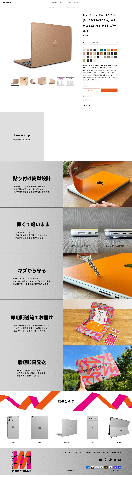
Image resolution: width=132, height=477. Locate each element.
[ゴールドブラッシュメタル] (84, 60)
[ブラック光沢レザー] (115, 53)
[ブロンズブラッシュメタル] (108, 56)
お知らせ (70, 2)
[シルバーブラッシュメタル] (112, 56)
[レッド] (112, 50)
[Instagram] (105, 459)
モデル (84, 40)
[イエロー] (108, 50)
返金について (78, 452)
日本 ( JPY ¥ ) (116, 470)
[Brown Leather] (87, 56)
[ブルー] (105, 50)
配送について (67, 452)
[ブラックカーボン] (98, 56)
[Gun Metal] (105, 56)
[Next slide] (72, 44)
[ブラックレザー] (112, 53)
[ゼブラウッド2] (101, 53)
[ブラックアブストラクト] (91, 60)
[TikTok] (110, 459)
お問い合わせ (77, 2)
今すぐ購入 (109, 90)
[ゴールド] (87, 50)
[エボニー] (98, 53)
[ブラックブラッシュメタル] (87, 60)
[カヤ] (105, 53)
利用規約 (88, 452)
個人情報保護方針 (116, 452)
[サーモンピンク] (84, 53)
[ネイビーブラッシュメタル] (115, 56)
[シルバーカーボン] (91, 56)
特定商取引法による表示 (101, 452)
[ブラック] (94, 50)
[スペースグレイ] (91, 50)
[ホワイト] (98, 50)
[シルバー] (84, 50)
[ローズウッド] (87, 53)
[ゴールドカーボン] (94, 56)
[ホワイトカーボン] (101, 56)
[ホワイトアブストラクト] (94, 60)
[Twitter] (115, 459)
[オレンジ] (115, 50)
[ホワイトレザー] (84, 56)
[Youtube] (119, 460)
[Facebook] (100, 459)
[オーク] (91, 53)
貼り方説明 (63, 2)
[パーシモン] (108, 53)
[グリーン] (101, 50)
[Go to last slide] (13, 44)
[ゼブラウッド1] (94, 53)
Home (51, 7)
